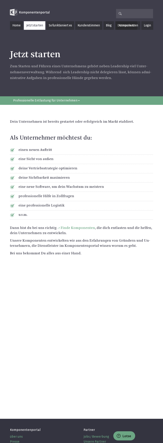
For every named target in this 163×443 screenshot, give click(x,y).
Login (147, 25)
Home (16, 25)
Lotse (126, 436)
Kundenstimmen (89, 25)
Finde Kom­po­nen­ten (78, 228)
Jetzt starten (34, 25)
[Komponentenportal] (30, 12)
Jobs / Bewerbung (96, 436)
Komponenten (128, 25)
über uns (16, 436)
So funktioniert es (60, 25)
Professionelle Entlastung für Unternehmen (45, 100)
